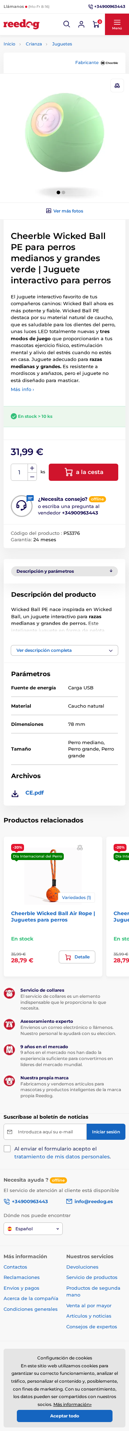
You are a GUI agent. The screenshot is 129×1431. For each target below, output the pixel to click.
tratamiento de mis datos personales (62, 1156)
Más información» (72, 1404)
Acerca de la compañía (31, 1298)
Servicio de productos (92, 1277)
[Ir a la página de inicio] (21, 24)
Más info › (22, 389)
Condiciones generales (31, 1309)
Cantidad (19, 472)
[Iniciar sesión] (81, 24)
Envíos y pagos (21, 1288)
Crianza (34, 44)
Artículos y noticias (88, 1316)
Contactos (15, 1267)
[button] (67, 24)
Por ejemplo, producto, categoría (58, 62)
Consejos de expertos (91, 1326)
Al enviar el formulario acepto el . (62, 1153)
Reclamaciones (22, 1277)
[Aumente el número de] (32, 468)
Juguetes (62, 44)
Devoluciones (82, 1267)
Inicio (9, 44)
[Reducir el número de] (32, 476)
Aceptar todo (64, 1415)
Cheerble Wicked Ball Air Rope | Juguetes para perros (53, 916)
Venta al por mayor (88, 1305)
